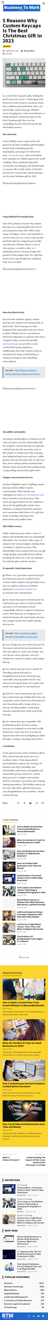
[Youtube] (43, 1316)
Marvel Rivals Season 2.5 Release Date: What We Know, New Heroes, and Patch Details (31, 902)
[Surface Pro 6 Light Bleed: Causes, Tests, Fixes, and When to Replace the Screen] (9, 928)
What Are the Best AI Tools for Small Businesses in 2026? (31, 841)
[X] (24, 803)
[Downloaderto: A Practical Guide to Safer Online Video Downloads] (9, 879)
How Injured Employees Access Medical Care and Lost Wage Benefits (29, 1266)
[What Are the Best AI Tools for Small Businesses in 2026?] (9, 842)
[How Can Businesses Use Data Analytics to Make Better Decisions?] (9, 855)
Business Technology (24, 1199)
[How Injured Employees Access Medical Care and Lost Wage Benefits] (9, 1267)
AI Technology (22, 1185)
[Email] (42, 803)
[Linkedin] (30, 803)
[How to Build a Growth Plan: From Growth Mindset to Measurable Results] (9, 830)
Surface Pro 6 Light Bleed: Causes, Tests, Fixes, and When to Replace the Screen (30, 926)
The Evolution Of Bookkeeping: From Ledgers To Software (30, 938)
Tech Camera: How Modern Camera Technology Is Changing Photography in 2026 (31, 890)
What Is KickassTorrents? (11, 1158)
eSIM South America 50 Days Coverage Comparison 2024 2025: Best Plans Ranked (30, 914)
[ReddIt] (36, 803)
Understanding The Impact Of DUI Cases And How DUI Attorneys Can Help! (35, 1161)
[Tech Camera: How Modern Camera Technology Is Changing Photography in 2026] (9, 891)
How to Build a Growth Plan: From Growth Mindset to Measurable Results (30, 829)
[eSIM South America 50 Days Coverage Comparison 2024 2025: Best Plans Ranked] (9, 915)
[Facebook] (18, 803)
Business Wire (29, 51)
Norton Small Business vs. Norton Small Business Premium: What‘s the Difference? (29, 1240)
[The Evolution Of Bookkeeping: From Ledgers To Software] (9, 940)
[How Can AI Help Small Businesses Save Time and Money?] (9, 867)
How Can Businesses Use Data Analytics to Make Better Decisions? (30, 853)
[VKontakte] (38, 1316)
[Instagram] (33, 1316)
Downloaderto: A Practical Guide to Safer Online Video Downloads (30, 878)
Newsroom (20, 1211)
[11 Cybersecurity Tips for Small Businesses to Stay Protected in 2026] (9, 1254)
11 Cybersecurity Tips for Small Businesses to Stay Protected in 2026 (29, 1254)
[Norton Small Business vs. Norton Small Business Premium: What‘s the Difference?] (9, 1239)
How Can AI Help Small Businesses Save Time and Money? (29, 865)
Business (6, 46)
